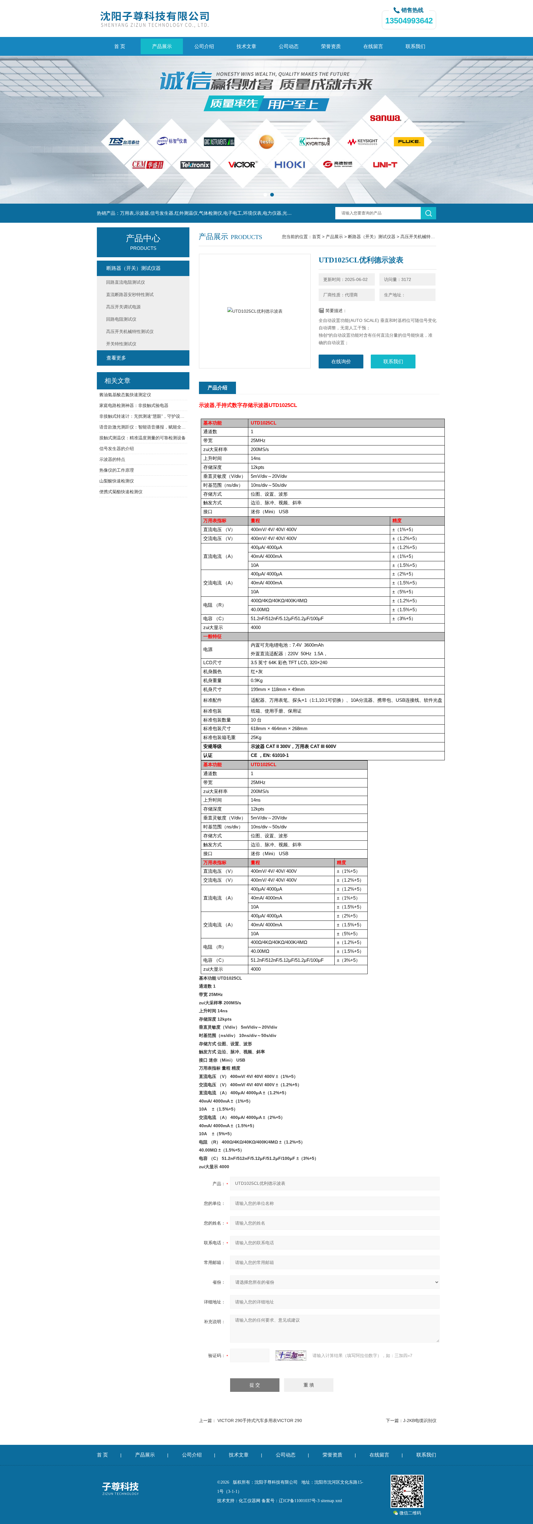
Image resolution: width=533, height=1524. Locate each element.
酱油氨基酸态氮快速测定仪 (125, 394)
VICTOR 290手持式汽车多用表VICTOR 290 (259, 1420)
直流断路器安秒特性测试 (130, 294)
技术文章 (246, 46)
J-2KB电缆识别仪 (419, 1420)
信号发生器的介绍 (116, 448)
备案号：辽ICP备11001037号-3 (291, 1500)
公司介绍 (204, 46)
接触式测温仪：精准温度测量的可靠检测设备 (142, 437)
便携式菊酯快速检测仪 (121, 491)
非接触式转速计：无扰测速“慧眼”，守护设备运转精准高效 (143, 416)
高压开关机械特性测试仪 (424, 236)
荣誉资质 (331, 46)
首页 (316, 236)
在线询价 (341, 361)
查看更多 (116, 357)
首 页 (119, 46)
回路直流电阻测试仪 (125, 282)
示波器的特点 (112, 459)
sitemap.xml (331, 1500)
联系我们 (415, 46)
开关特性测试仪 (121, 343)
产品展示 (162, 46)
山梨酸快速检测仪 (116, 480)
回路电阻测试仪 (121, 319)
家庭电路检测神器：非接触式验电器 (133, 405)
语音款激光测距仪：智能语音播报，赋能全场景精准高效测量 (143, 427)
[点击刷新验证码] (290, 1355)
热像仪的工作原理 (116, 470)
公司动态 (289, 46)
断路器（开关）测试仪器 (371, 236)
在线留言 (373, 46)
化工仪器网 (249, 1500)
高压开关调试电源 (123, 306)
